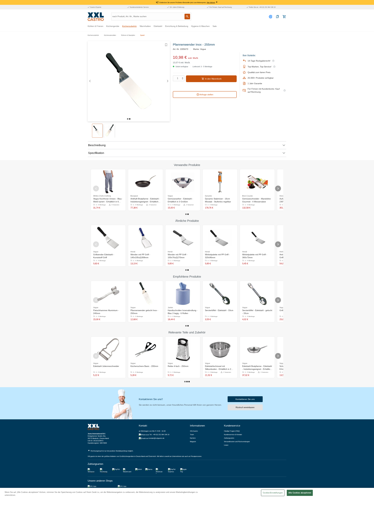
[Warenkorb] (284, 17)
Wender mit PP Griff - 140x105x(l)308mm (140, 256)
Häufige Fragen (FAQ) (232, 431)
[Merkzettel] (277, 17)
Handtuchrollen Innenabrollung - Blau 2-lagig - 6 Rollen (183, 311)
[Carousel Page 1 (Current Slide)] (186, 214)
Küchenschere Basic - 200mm (144, 366)
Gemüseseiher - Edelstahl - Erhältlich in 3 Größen (180, 200)
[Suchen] (187, 16)
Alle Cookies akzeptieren (299, 493)
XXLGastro (194, 431)
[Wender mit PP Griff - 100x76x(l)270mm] (182, 238)
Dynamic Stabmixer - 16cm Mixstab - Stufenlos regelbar (218, 200)
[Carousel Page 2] (188, 214)
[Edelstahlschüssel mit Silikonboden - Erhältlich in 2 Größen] (220, 349)
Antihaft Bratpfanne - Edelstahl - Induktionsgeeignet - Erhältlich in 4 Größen (145, 200)
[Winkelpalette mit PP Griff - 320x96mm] (220, 238)
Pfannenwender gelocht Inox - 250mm (144, 311)
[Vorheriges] (90, 81)
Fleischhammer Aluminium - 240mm (106, 311)
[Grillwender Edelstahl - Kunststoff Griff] (108, 238)
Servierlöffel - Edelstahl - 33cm (219, 310)
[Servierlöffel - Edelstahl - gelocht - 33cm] (257, 293)
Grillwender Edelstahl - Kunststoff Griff (103, 256)
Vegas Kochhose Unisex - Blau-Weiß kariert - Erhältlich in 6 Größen (107, 200)
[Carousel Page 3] (189, 381)
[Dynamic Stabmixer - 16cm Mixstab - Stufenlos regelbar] (220, 182)
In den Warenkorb (212, 79)
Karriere (193, 438)
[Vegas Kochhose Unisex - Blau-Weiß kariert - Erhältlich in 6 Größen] (108, 182)
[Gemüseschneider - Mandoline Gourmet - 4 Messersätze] (257, 182)
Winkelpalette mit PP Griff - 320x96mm (217, 256)
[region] (187, 504)
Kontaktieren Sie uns (245, 399)
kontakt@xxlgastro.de (156, 438)
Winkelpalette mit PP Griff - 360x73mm (254, 256)
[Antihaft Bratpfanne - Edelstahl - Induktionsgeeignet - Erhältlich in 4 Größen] (145, 182)
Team (192, 434)
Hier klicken (211, 2)
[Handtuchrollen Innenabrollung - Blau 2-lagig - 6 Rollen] (182, 293)
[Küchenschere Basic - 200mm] (145, 349)
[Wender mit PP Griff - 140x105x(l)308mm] (145, 238)
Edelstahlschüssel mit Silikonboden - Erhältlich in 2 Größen (218, 368)
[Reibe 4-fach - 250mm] (182, 349)
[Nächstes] (168, 81)
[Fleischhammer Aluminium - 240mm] (108, 293)
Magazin (193, 441)
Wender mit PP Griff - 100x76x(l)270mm (177, 256)
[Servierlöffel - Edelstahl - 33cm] (220, 293)
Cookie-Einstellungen (273, 493)
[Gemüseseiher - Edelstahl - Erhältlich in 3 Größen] (182, 182)
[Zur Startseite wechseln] (96, 16)
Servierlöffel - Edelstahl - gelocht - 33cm (257, 311)
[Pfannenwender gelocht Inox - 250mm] (145, 293)
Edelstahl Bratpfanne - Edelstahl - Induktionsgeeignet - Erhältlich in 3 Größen (257, 368)
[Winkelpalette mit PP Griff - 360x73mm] (257, 238)
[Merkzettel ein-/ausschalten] (166, 44)
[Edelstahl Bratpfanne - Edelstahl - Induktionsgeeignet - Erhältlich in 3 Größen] (257, 349)
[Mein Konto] (271, 17)
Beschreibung (97, 145)
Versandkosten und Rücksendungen (237, 441)
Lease (226, 445)
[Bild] (127, 119)
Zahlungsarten (229, 438)
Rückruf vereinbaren (245, 407)
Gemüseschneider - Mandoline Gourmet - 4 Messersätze (256, 200)
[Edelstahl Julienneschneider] (108, 349)
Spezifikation (96, 152)
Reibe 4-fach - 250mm (178, 366)
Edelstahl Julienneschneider (106, 366)
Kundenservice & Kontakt (233, 434)
